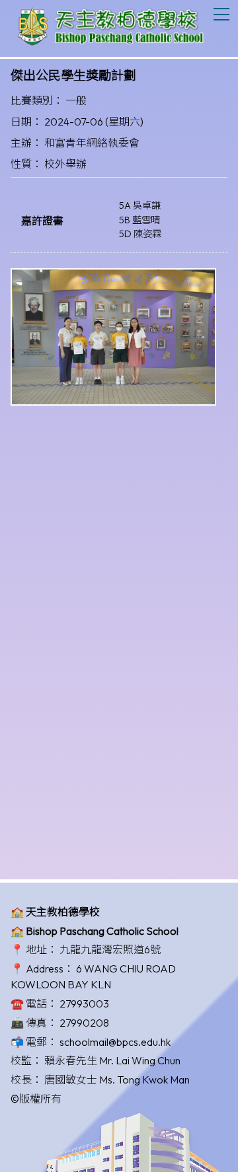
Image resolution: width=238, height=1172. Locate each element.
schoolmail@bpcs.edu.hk (115, 1041)
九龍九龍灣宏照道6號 (110, 949)
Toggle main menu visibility (221, 13)
